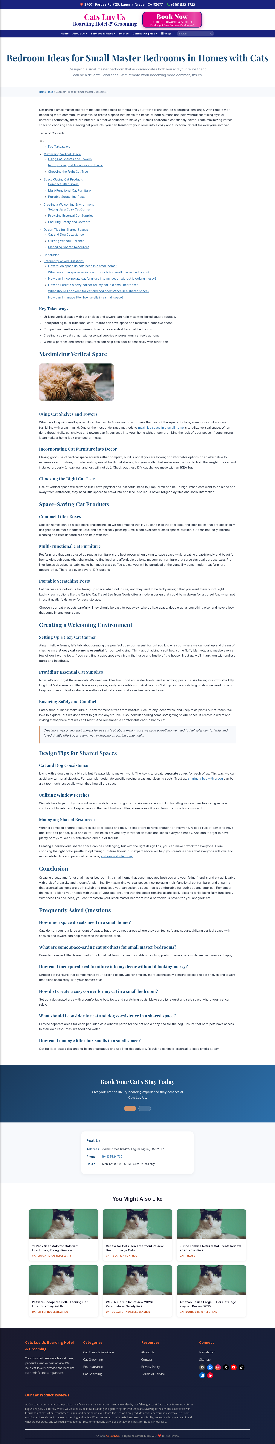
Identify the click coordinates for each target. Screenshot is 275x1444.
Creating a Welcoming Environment (69, 204)
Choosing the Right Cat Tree (68, 171)
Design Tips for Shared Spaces (66, 229)
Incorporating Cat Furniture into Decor (75, 165)
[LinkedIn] (202, 1375)
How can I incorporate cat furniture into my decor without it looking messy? (102, 278)
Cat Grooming (93, 1359)
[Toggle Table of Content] (42, 141)
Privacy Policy (150, 1367)
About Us (79, 33)
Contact (146, 1359)
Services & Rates (103, 33)
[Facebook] (210, 1367)
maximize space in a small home (161, 427)
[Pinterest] (210, 1375)
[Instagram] (218, 1367)
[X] (226, 1367)
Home (65, 33)
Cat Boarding (92, 1374)
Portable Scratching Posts (66, 197)
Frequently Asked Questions (64, 261)
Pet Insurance (93, 1367)
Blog (50, 91)
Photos (124, 33)
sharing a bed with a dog (205, 778)
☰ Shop (166, 33)
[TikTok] (242, 1367)
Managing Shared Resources (68, 247)
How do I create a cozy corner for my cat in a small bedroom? (93, 285)
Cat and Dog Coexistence (66, 234)
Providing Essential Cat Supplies (70, 215)
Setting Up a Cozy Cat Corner (69, 209)
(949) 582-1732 (183, 4)
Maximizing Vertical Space (62, 154)
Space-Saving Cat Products (63, 179)
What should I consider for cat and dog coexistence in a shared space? (98, 291)
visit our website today (117, 856)
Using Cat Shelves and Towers (70, 159)
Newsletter (207, 1352)
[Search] (211, 33)
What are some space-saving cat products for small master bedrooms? (98, 272)
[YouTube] (234, 1367)
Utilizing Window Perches (66, 241)
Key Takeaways (59, 146)
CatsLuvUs (112, 1435)
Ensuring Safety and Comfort (69, 222)
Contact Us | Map (145, 33)
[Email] (202, 1367)
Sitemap (205, 1359)
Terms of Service (153, 1374)
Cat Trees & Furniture (98, 1352)
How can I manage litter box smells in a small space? (85, 297)
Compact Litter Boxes (63, 184)
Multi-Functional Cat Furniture (69, 190)
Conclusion (51, 255)
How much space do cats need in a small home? (82, 266)
